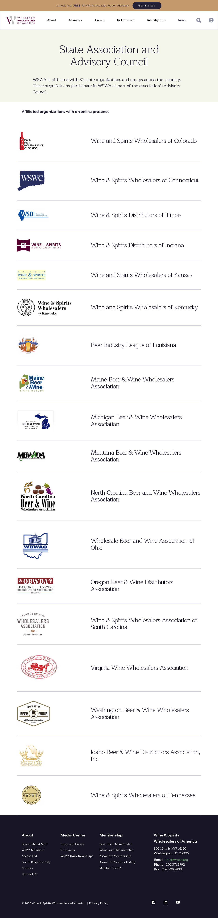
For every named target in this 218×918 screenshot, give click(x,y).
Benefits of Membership (116, 844)
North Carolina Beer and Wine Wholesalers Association (145, 496)
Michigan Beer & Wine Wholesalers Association (136, 420)
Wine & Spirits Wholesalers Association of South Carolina (144, 623)
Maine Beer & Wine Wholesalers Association (132, 383)
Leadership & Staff (35, 844)
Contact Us (29, 874)
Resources (68, 850)
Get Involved (125, 20)
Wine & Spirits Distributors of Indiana (137, 245)
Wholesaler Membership (117, 850)
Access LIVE (30, 856)
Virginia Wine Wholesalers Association (139, 668)
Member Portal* (111, 868)
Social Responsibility (36, 862)
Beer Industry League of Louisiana (133, 345)
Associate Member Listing (117, 862)
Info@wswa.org (176, 859)
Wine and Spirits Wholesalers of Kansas (141, 275)
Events (99, 20)
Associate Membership (115, 856)
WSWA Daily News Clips (77, 856)
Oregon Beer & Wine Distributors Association (132, 585)
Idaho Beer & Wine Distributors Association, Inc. (145, 755)
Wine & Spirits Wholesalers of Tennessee (143, 795)
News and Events (72, 844)
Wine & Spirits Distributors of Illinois (136, 215)
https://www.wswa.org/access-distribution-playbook (33, 2)
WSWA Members (33, 850)
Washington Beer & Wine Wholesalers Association (140, 713)
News (182, 20)
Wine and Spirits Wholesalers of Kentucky (144, 307)
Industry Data (156, 20)
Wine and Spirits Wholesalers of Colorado (144, 141)
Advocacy (75, 20)
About (51, 20)
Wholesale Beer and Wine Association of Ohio (142, 544)
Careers (27, 868)
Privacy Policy (98, 903)
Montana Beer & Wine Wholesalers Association (136, 456)
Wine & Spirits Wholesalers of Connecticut (144, 180)
